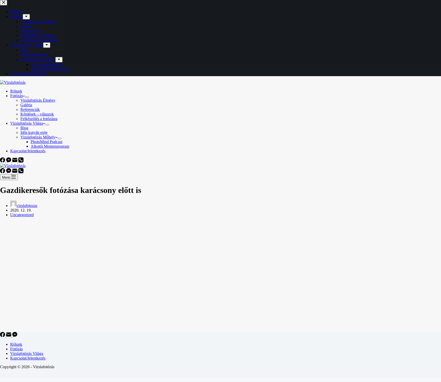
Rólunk (16, 91)
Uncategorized (22, 215)
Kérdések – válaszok (37, 114)
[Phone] (20, 161)
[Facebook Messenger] (9, 161)
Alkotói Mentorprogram (50, 146)
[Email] (15, 161)
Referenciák (30, 109)
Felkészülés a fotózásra (38, 119)
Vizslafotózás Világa (26, 123)
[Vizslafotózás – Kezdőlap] (13, 82)
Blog (24, 128)
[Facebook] (3, 161)
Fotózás (16, 96)
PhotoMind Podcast (46, 142)
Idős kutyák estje (33, 132)
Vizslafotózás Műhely (37, 137)
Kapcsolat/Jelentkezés (27, 151)
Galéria (26, 105)
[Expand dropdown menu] (27, 97)
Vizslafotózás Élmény (37, 100)
